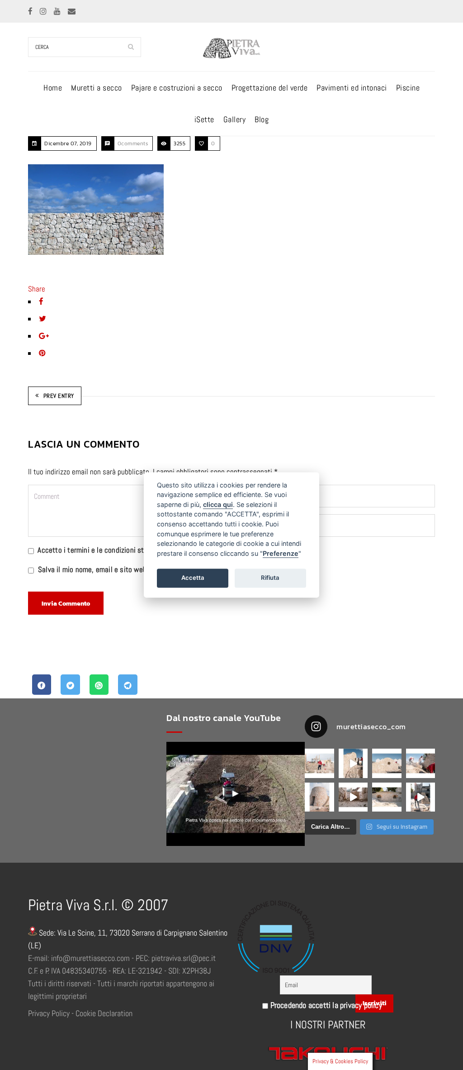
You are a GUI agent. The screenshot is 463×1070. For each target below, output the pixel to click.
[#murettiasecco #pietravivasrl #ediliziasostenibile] (319, 763)
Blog (262, 119)
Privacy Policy (49, 1013)
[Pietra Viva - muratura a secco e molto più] (235, 794)
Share (36, 289)
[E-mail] (72, 11)
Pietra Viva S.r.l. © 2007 (98, 905)
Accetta (192, 577)
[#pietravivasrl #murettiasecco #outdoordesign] (353, 763)
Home (52, 87)
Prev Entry (58, 396)
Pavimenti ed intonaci (352, 87)
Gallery (234, 119)
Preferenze (280, 553)
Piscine (408, 87)
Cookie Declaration (104, 1013)
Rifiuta (270, 577)
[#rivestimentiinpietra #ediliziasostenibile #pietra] (420, 763)
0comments (133, 143)
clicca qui (218, 504)
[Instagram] (44, 11)
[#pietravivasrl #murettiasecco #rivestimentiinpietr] (420, 797)
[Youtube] (58, 11)
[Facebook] (31, 11)
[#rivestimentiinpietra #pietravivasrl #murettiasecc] (353, 797)
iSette (204, 119)
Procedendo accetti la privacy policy (325, 1005)
